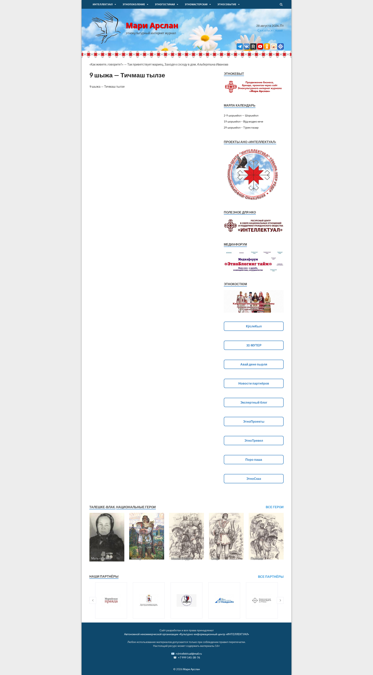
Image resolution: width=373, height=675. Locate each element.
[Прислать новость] (280, 48)
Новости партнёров (253, 383)
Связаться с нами (270, 30)
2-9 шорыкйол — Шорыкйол (241, 115)
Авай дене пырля (253, 364)
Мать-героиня (101, 558)
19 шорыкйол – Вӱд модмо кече (243, 121)
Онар (214, 558)
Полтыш (257, 558)
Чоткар (136, 558)
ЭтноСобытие (226, 4)
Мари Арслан (152, 25)
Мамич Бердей (181, 558)
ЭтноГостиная (165, 4)
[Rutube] (253, 48)
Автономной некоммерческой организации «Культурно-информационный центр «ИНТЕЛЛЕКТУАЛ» (186, 634)
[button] (92, 600)
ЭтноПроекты (253, 421)
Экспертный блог (253, 402)
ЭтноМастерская (196, 4)
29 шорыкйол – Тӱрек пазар (241, 127)
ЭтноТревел (253, 440)
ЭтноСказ (253, 478)
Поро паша (253, 459)
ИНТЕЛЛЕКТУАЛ (103, 4)
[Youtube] (260, 48)
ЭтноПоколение (134, 4)
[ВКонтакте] (246, 48)
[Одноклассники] (267, 48)
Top (363, 665)
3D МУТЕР (253, 345)
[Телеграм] (240, 48)
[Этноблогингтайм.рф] (274, 48)
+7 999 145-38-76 (189, 657)
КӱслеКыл (254, 326)
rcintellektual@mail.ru (189, 653)
